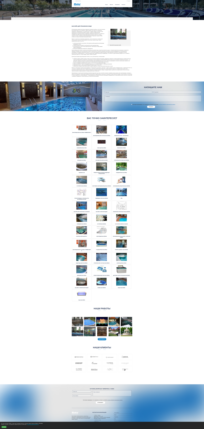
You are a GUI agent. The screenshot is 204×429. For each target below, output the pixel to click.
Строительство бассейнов (98, 18)
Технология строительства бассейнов (121, 211)
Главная (91, 18)
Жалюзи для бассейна (121, 263)
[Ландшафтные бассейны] (121, 166)
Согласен (4, 427)
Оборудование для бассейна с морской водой (121, 237)
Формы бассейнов (102, 287)
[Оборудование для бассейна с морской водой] (121, 230)
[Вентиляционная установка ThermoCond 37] (81, 244)
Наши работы (116, 412)
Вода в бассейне (121, 287)
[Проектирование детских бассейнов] (101, 269)
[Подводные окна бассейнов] (101, 192)
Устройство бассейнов (82, 185)
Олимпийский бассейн (82, 147)
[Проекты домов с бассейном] (121, 244)
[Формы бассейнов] (101, 282)
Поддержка (116, 416)
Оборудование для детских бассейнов (121, 185)
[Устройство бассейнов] (81, 180)
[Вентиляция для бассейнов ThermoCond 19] (81, 127)
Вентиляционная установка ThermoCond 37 (82, 250)
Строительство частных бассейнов (101, 263)
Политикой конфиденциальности (33, 424)
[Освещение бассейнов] (81, 218)
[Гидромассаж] (81, 166)
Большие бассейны (81, 160)
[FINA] (121, 192)
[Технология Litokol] (121, 142)
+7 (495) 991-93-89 (78, 0)
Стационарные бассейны (101, 249)
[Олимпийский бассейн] (81, 142)
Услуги (106, 4)
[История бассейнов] (101, 218)
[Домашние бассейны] (81, 269)
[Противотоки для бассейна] (101, 154)
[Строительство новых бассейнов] (121, 154)
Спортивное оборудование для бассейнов (101, 185)
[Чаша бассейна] (81, 294)
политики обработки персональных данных (167, 104)
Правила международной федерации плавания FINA (101, 173)
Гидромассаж (82, 172)
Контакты (123, 4)
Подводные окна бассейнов (101, 198)
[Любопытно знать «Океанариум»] (121, 129)
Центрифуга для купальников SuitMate (121, 275)
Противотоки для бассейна (102, 160)
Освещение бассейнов (82, 223)
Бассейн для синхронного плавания (82, 211)
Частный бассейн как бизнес (121, 223)
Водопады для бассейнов (81, 263)
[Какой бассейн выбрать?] (81, 230)
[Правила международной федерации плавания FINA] (101, 166)
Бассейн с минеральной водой (81, 287)
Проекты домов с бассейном (121, 249)
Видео (115, 414)
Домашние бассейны (81, 275)
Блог (115, 418)
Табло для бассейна (101, 147)
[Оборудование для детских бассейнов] (121, 180)
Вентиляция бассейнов (102, 236)
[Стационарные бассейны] (101, 244)
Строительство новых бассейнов (121, 160)
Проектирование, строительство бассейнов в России (81, 199)
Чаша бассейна (81, 300)
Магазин (111, 4)
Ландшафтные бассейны (121, 172)
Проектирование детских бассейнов (101, 275)
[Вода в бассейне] (121, 282)
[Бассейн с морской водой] (101, 206)
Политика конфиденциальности (119, 420)
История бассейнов (101, 223)
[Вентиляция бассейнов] (101, 230)
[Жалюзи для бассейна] (121, 257)
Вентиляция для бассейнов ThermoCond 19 (81, 132)
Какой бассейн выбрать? (81, 236)
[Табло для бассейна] (101, 142)
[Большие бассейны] (81, 154)
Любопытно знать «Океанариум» (121, 135)
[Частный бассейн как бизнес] (121, 218)
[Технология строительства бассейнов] (121, 206)
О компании (117, 4)
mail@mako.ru (96, 421)
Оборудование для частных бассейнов (101, 135)
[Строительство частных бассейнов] (101, 257)
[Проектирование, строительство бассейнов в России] (81, 192)
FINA (121, 198)
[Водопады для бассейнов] (81, 257)
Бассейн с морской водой (101, 211)
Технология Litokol (121, 147)
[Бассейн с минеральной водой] (81, 282)
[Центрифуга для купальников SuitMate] (121, 269)
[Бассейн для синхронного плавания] (81, 206)
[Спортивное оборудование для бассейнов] (101, 180)
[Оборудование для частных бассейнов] (101, 129)
